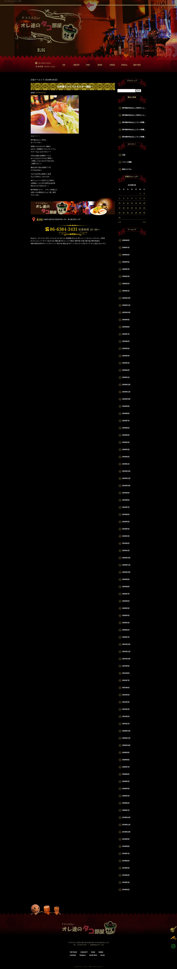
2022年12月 (126, 558)
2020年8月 (126, 760)
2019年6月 (126, 861)
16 (144, 203)
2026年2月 (126, 283)
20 (132, 208)
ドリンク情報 (127, 162)
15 (140, 203)
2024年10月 (126, 399)
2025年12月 (126, 298)
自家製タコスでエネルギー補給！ (75, 86)
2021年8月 (126, 673)
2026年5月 (126, 262)
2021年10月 (126, 659)
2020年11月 (126, 738)
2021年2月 (126, 716)
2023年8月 (126, 500)
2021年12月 (126, 644)
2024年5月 (126, 435)
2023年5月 (126, 522)
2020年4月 (126, 788)
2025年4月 (126, 356)
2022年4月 (126, 615)
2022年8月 (126, 586)
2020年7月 (126, 767)
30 (144, 213)
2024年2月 (126, 457)
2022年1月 (126, 637)
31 (119, 217)
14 (136, 203)
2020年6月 (126, 774)
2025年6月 (126, 341)
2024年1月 (126, 464)
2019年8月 (126, 846)
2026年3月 (126, 276)
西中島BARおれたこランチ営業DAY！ (134, 122)
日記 (123, 155)
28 (136, 213)
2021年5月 (126, 695)
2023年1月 (126, 550)
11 (124, 203)
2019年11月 (126, 825)
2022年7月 (126, 594)
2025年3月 (126, 363)
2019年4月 (126, 875)
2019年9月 (126, 839)
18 (124, 208)
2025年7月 (126, 334)
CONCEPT (75, 65)
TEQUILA (123, 65)
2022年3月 (126, 623)
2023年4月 (126, 529)
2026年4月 (126, 269)
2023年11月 (126, 478)
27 (132, 213)
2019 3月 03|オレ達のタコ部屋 (12, 1)
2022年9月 (126, 579)
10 (119, 203)
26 (128, 213)
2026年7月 (126, 247)
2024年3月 (126, 449)
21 (136, 208)
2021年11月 (126, 651)
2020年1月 (126, 810)
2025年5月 (126, 348)
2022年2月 (126, 630)
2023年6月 (126, 514)
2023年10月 (126, 485)
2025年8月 (126, 327)
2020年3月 (126, 796)
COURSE (111, 65)
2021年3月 (126, 709)
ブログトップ (132, 81)
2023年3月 (126, 536)
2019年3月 (126, 882)
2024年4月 (126, 442)
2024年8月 (126, 413)
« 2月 (119, 222)
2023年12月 (126, 471)
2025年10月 (126, 312)
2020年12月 (126, 731)
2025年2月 (126, 370)
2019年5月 (126, 868)
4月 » (144, 222)
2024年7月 (126, 421)
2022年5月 (126, 608)
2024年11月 (126, 392)
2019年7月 (126, 853)
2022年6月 (126, 601)
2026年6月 (126, 255)
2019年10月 (126, 832)
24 (119, 213)
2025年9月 (126, 320)
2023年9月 (126, 493)
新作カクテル (127, 169)
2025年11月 (126, 305)
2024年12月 (126, 384)
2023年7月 (126, 507)
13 (132, 203)
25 (124, 213)
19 (128, 208)
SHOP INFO (135, 65)
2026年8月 (126, 240)
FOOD (87, 65)
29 (140, 213)
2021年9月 (126, 666)
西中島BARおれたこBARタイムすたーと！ (134, 108)
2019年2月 (126, 889)
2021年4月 (126, 702)
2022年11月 (126, 565)
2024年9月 (126, 406)
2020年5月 (126, 781)
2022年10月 (126, 572)
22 (140, 208)
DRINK (99, 65)
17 (119, 208)
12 (128, 203)
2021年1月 (126, 724)
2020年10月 (126, 745)
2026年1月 (126, 291)
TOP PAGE (63, 65)
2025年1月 (126, 377)
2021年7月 (126, 680)
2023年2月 (126, 543)
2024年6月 (126, 428)
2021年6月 (126, 687)
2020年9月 (126, 752)
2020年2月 (126, 803)
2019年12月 (126, 817)
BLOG (103, 955)
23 (144, 208)
